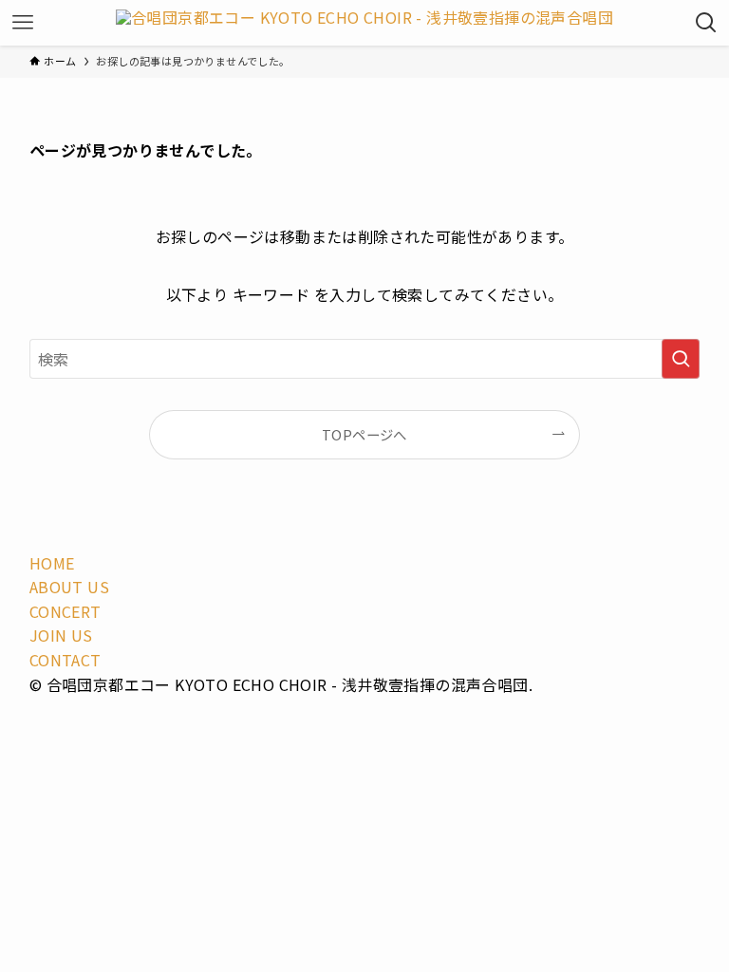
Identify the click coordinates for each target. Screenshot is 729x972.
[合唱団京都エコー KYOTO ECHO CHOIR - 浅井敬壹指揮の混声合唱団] (364, 23)
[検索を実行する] (681, 359)
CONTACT (65, 659)
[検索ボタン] (706, 23)
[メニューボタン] (23, 23)
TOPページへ (364, 434)
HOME (52, 562)
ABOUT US (69, 586)
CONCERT (65, 611)
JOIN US (61, 635)
